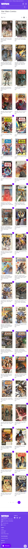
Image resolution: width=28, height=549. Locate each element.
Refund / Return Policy (5, 533)
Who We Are (3, 542)
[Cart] (23, 4)
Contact (2, 529)
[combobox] (14, 7)
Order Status (3, 532)
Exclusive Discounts (4, 538)
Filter (4, 17)
